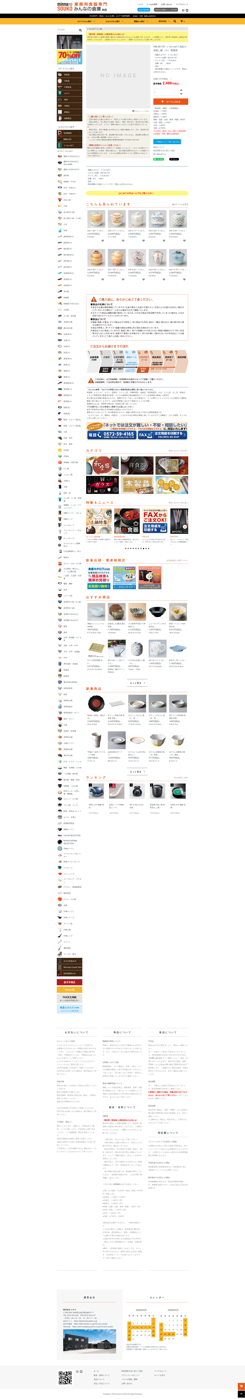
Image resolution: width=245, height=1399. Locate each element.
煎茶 (65, 694)
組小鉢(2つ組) (69, 212)
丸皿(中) (67, 346)
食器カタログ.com (69, 1009)
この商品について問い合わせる (167, 141)
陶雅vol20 (67, 139)
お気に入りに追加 (142, 111)
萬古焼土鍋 (68, 755)
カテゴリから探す (84, 21)
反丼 (65, 589)
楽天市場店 (69, 982)
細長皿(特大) (69, 236)
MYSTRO (162, 21)
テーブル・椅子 (70, 954)
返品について (158, 147)
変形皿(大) (68, 389)
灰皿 (65, 905)
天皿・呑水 (68, 438)
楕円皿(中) (68, 267)
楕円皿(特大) (69, 254)
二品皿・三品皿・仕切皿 (72, 577)
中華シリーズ (69, 917)
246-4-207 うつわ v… (157, 230)
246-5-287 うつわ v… (178, 230)
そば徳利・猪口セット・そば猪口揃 (72, 570)
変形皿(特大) (69, 383)
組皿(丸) (67, 407)
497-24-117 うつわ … (157, 660)
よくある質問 (152, 4)
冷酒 (65, 486)
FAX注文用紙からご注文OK (166, 9)
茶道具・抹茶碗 (70, 731)
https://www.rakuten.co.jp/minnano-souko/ (91, 1323)
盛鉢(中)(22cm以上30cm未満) (71, 162)
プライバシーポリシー (130, 1375)
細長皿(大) (68, 242)
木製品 (67, 105)
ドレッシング (69, 874)
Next (185, 527)
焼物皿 (66, 297)
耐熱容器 (67, 893)
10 (148, 548)
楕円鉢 (66, 175)
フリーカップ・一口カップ (72, 531)
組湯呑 (66, 676)
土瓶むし (67, 480)
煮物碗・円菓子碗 (71, 462)
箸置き (66, 557)
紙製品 (67, 112)
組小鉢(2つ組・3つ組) (72, 218)
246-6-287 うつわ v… (96, 269)
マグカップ (68, 867)
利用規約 (116, 1184)
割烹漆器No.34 (70, 973)
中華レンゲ (68, 935)
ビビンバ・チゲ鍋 (71, 798)
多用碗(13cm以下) (71, 620)
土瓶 (65, 724)
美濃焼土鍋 (68, 749)
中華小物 (67, 929)
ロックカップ (69, 538)
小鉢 (65, 206)
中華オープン (69, 911)
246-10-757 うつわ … (178, 269)
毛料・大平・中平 (71, 645)
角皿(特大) (68, 358)
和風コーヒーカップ (72, 861)
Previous (91, 794)
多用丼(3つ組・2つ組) (72, 601)
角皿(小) (67, 377)
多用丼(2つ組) (69, 608)
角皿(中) (67, 370)
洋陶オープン (69, 848)
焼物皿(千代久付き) (71, 303)
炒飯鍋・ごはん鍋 (71, 786)
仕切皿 (66, 309)
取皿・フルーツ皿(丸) (72, 419)
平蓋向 (66, 456)
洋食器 (67, 80)
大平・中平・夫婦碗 (72, 651)
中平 (65, 657)
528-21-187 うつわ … (178, 660)
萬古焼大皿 (68, 328)
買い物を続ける (159, 154)
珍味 (65, 230)
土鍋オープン (69, 743)
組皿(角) (67, 413)
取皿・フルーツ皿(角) (72, 425)
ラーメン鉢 (68, 923)
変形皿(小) (68, 401)
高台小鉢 (67, 200)
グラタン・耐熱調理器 (72, 887)
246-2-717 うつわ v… (116, 230)
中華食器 (67, 87)
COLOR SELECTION (72, 835)
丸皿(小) (67, 352)
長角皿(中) (68, 285)
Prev (89, 527)
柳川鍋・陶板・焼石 (72, 779)
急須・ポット (69, 718)
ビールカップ (69, 525)
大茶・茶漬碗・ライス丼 (72, 638)
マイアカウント (182, 4)
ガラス (67, 93)
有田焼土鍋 (68, 737)
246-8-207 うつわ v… (137, 269)
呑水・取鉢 (68, 444)
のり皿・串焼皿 (70, 315)
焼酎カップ (68, 519)
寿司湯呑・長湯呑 (71, 663)
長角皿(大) (68, 279)
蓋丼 (65, 632)
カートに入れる (173, 101)
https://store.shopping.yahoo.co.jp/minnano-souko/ (92, 1326)
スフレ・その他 (70, 899)
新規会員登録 (143, 9)
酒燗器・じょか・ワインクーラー (72, 506)
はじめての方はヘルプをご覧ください (136, 193)
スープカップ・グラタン (72, 880)
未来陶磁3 (68, 133)
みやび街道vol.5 (70, 961)
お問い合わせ (166, 4)
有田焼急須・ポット (72, 712)
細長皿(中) (68, 248)
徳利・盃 (67, 493)
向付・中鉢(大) (70, 187)
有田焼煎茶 (68, 688)
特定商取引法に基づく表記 (164, 150)
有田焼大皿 (68, 322)
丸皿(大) (67, 340)
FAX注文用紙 (69, 998)
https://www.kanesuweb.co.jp (85, 1321)
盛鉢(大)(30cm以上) (71, 156)
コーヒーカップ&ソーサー (72, 855)
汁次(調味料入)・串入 (72, 551)
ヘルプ (140, 4)
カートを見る (159, 1375)
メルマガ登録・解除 (129, 1379)
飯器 (65, 626)
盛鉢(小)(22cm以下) (71, 169)
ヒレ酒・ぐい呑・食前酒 (72, 499)
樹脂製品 (67, 118)
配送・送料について (102, 1375)
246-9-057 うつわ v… (157, 269)
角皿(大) (67, 364)
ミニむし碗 (68, 474)
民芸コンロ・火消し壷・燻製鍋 (72, 792)
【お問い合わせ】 (155, 1058)
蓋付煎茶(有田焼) (70, 682)
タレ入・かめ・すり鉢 (72, 563)
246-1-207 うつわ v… (96, 230)
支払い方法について (102, 1383)
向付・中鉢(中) (70, 193)
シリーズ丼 (68, 595)
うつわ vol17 (69, 145)
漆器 (66, 99)
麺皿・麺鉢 (68, 583)
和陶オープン (69, 829)
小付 (65, 224)
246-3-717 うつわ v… (137, 230)
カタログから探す (113, 21)
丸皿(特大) (68, 334)
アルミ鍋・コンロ (71, 805)
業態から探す (139, 21)
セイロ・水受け (70, 817)
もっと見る (136, 683)
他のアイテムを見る (180, 204)
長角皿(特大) (69, 273)
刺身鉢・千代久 (70, 181)
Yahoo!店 (70, 989)
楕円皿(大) (68, 261)
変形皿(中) (68, 395)
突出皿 (66, 291)
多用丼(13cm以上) (71, 614)
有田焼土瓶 (68, 700)
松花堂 (66, 450)
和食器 (67, 74)
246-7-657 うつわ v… (116, 269)
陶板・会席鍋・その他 (72, 767)
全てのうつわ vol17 (65, 151)
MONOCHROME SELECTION (70, 842)
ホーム (96, 1371)
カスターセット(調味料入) (72, 544)
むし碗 (66, 468)
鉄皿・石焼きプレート (72, 811)
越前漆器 (67, 948)
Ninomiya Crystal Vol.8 (73, 967)
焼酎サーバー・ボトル (72, 513)
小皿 (65, 431)
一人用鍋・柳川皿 (71, 773)
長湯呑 (66, 670)
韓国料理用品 (69, 823)
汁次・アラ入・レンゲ (72, 761)
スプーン (67, 942)
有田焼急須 (68, 706)
